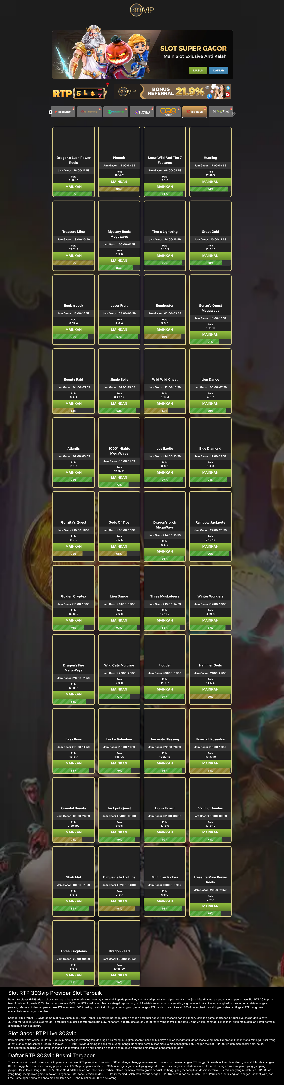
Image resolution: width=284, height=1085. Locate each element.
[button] (50, 112)
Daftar (218, 70)
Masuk (198, 70)
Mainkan (74, 187)
